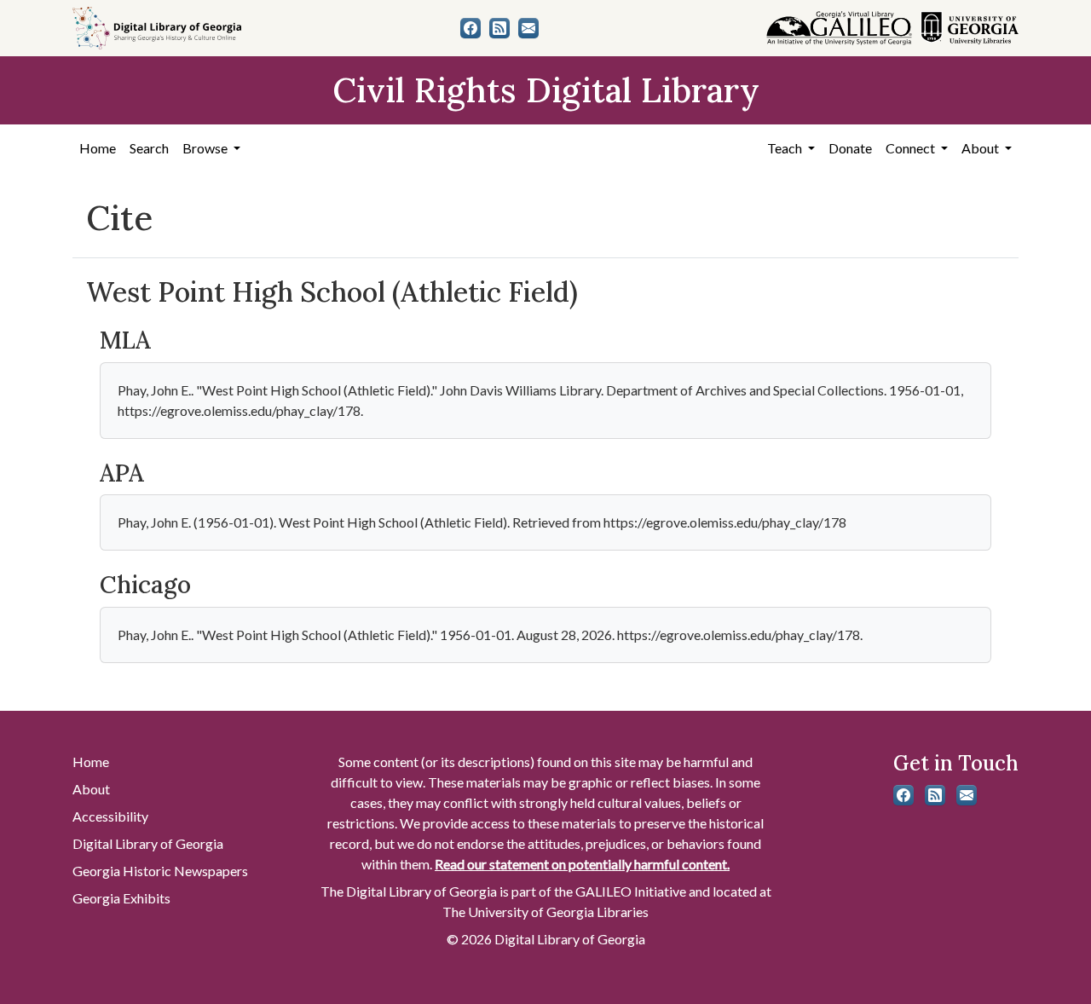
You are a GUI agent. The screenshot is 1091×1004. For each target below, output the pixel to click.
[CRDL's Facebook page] (470, 28)
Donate (850, 148)
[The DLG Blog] (499, 28)
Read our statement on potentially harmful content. (582, 864)
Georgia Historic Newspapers (160, 871)
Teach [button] (786, 148)
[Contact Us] (528, 28)
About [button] (981, 148)
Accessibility (110, 816)
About (91, 789)
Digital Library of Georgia (147, 843)
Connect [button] (912, 148)
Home (97, 148)
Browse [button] (206, 148)
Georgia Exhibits (121, 898)
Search (149, 148)
